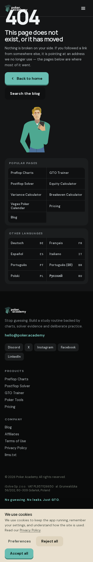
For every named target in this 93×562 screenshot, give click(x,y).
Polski (27, 276)
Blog (14, 217)
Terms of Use (15, 441)
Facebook (68, 347)
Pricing (54, 206)
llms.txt (11, 455)
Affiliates (12, 434)
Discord (14, 347)
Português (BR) (65, 265)
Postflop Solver (22, 184)
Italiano (65, 254)
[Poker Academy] (16, 8)
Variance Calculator (26, 195)
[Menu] (83, 8)
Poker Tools (14, 400)
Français (65, 243)
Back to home (29, 78)
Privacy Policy (16, 448)
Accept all (19, 553)
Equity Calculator (63, 184)
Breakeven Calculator (65, 195)
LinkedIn (14, 357)
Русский (65, 276)
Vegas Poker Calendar (20, 206)
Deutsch (27, 243)
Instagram (45, 347)
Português (27, 265)
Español (27, 254)
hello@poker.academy (25, 335)
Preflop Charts (22, 173)
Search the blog (25, 93)
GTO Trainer (59, 173)
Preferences (19, 541)
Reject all (49, 541)
